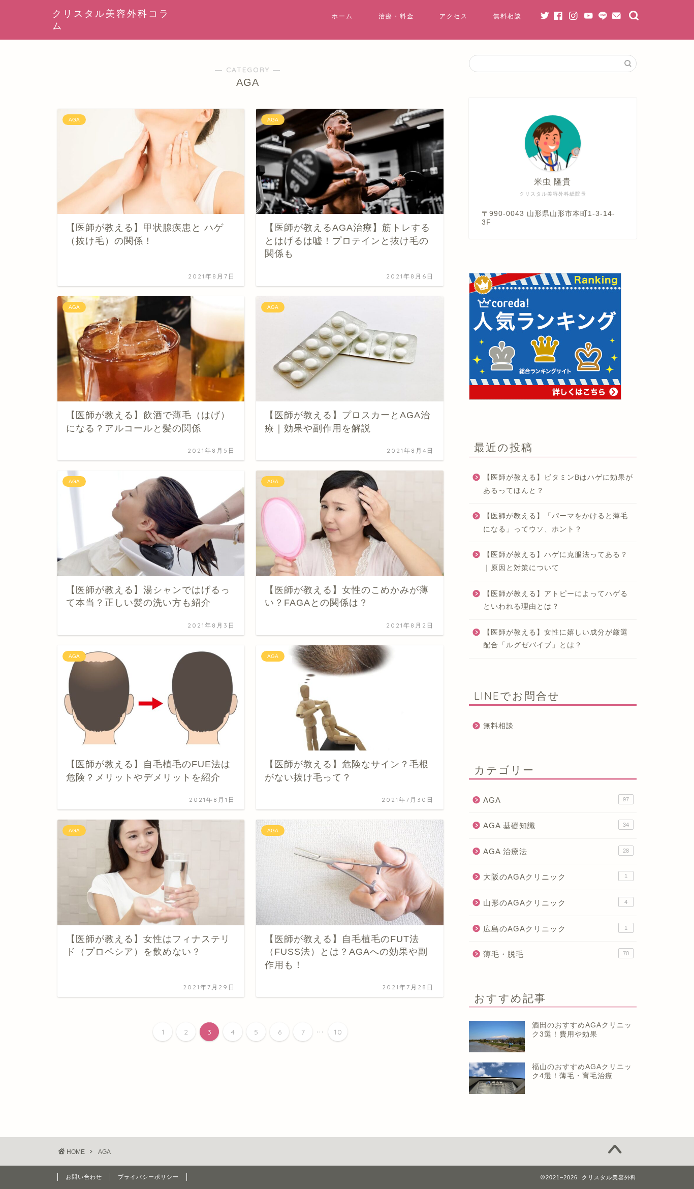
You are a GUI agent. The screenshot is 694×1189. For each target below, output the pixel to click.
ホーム (342, 16)
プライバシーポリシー (148, 1177)
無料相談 (507, 16)
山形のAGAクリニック (555, 902)
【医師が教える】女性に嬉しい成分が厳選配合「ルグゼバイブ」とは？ (555, 639)
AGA (556, 800)
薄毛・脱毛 (556, 954)
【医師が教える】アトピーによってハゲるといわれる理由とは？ (555, 600)
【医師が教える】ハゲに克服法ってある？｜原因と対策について (555, 561)
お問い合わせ (84, 1177)
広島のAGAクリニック (555, 928)
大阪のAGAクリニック (555, 876)
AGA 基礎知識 (556, 825)
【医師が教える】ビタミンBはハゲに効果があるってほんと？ (558, 484)
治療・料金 (396, 16)
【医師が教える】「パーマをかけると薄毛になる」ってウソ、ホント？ (555, 522)
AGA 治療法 (556, 851)
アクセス (453, 16)
